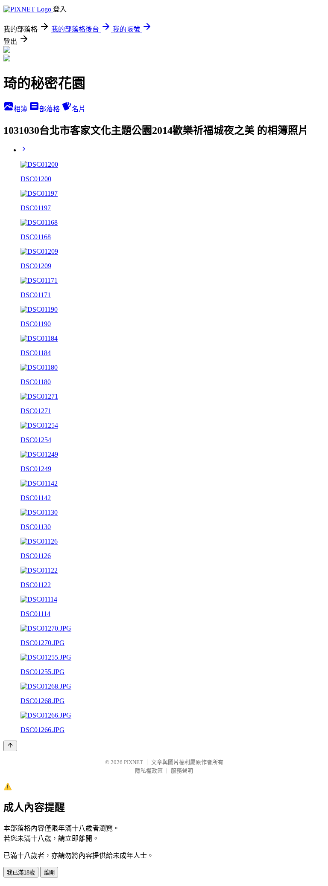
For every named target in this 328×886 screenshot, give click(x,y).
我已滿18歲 (21, 872)
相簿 (21, 109)
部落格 (50, 109)
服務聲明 (182, 770)
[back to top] (10, 746)
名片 (78, 109)
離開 (49, 872)
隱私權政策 (149, 770)
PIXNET (133, 762)
